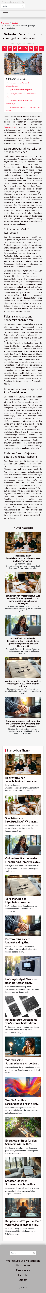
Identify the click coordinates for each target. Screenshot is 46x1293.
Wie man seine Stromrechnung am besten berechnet (21, 1063)
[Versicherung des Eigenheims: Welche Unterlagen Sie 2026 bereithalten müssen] (23, 667)
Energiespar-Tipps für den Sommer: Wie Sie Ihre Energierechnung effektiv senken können (21, 1145)
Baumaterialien (10, 127)
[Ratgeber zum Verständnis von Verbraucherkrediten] (23, 1006)
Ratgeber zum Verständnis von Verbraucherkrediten (21, 1021)
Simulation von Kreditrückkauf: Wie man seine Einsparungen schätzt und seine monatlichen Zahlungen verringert (23, 599)
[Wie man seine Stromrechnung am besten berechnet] (23, 1046)
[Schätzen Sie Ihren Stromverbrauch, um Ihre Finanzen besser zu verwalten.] (23, 1167)
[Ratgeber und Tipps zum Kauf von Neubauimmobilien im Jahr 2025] (23, 1207)
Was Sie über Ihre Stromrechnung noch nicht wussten (21, 1103)
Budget (15, 23)
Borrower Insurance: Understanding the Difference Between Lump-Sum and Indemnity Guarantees (23, 723)
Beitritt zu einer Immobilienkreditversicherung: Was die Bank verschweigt (23, 558)
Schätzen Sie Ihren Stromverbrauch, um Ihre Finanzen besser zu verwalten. (20, 1186)
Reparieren (23, 1265)
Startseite (5, 23)
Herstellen (23, 1275)
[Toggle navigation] (5, 14)
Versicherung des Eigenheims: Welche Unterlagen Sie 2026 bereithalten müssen (23, 683)
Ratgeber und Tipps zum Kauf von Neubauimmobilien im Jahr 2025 (23, 1224)
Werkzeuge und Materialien (23, 1260)
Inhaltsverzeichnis (17, 78)
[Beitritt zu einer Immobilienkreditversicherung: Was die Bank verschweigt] (23, 542)
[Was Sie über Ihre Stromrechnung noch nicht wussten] (23, 1087)
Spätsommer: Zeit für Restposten (21, 90)
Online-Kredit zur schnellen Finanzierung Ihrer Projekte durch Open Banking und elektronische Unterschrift (23, 642)
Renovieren (23, 1270)
